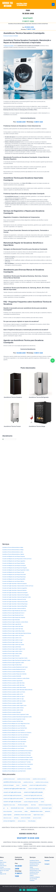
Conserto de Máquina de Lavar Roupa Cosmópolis (14, 565)
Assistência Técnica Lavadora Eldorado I (11, 712)
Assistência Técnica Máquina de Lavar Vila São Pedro (14, 728)
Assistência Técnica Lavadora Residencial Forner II (14, 669)
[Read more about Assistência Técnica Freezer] (15, 412)
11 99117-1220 (28, 21)
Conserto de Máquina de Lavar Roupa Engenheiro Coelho (15, 570)
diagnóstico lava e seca (9, 804)
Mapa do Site (3, 873)
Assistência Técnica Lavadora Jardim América (13, 707)
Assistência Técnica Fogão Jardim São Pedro (12, 626)
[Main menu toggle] (53, 4)
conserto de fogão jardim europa (12, 792)
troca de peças (32, 821)
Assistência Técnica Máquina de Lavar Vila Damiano (14, 741)
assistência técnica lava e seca (12, 782)
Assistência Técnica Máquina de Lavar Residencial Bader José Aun (17, 759)
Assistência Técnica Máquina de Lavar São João (13, 743)
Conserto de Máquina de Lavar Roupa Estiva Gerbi (14, 574)
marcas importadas (7, 811)
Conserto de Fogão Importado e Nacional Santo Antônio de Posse (17, 585)
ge (4, 808)
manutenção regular (47, 808)
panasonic (47, 811)
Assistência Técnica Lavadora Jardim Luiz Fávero (13, 692)
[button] (53, 360)
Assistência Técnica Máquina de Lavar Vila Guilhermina (15, 737)
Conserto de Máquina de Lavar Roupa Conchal (13, 572)
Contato (2, 867)
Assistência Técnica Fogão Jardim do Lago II (12, 640)
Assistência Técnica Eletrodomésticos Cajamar (13, 554)
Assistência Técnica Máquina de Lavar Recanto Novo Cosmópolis (17, 764)
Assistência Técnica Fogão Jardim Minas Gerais (13, 631)
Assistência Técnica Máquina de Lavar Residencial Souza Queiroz (17, 750)
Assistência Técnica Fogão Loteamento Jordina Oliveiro (15, 622)
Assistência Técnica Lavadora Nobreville (11, 676)
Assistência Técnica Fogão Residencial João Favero (14, 610)
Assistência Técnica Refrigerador (39, 397)
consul (42, 801)
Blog (1, 872)
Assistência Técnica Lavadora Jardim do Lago (13, 698)
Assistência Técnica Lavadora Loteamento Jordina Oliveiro (15, 678)
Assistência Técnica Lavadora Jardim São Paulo (13, 685)
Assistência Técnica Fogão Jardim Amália (12, 653)
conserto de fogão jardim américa (37, 785)
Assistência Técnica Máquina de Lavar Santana (13, 748)
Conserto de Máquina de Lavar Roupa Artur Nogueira (14, 567)
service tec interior (37, 817)
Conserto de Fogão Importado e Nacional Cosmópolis (15, 592)
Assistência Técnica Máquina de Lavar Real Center (14, 771)
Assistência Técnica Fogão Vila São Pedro (12, 664)
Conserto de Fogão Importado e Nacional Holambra (14, 590)
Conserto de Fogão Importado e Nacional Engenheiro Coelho (16, 597)
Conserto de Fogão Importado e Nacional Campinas (14, 583)
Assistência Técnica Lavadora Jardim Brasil (12, 703)
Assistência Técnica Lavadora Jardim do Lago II (13, 696)
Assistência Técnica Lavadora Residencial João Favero (15, 667)
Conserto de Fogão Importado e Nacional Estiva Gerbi (14, 601)
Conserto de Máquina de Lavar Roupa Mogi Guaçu (14, 576)
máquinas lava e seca (36, 811)
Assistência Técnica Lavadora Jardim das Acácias (13, 701)
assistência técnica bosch (9, 778)
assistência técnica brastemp (23, 778)
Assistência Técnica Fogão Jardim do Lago (12, 642)
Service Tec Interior (4, 870)
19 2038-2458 (28, 14)
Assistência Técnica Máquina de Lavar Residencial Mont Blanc (16, 753)
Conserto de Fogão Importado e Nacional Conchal (14, 599)
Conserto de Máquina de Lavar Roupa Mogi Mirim (13, 579)
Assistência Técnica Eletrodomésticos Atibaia (12, 549)
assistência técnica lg (28, 782)
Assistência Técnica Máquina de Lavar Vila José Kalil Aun (15, 734)
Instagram (47, 864)
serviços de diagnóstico (9, 821)
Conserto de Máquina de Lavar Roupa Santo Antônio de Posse (16, 558)
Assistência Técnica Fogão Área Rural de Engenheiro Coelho (16, 660)
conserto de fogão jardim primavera (12, 795)
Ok (20, 889)
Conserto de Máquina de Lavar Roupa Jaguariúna (13, 561)
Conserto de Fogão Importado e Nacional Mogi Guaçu (14, 604)
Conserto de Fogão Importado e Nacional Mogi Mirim (14, 606)
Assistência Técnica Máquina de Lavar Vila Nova (13, 730)
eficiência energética (23, 804)
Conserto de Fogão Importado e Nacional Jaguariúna (14, 588)
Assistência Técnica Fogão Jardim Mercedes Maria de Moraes (16, 633)
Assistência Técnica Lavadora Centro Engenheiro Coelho (15, 714)
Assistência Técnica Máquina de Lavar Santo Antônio (14, 746)
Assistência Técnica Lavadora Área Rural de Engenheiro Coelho (17, 716)
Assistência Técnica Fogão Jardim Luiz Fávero (13, 635)
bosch (17, 785)
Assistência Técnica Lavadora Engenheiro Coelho (13, 719)
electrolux (33, 804)
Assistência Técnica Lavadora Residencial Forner (13, 671)
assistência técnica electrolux (39, 778)
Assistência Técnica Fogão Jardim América (12, 651)
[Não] (54, 888)
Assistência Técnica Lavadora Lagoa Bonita (12, 680)
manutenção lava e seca (17, 808)
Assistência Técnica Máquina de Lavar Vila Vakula (13, 725)
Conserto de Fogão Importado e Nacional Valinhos (14, 608)
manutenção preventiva (32, 808)
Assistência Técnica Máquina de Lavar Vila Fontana (14, 739)
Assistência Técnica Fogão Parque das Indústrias (13, 617)
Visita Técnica (3, 865)
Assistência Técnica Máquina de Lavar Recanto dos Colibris (16, 766)
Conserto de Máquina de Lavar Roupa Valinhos (13, 581)
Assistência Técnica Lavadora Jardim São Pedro (13, 683)
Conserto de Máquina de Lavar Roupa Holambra (13, 563)
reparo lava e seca (38, 814)
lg (7, 808)
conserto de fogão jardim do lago (36, 788)
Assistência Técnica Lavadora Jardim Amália (12, 710)
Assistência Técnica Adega (37, 426)
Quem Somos (3, 862)
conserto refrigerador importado (31, 801)
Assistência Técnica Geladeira (13, 397)
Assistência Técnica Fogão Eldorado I (11, 655)
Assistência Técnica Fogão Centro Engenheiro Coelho (14, 658)
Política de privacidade (5, 869)
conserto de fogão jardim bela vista (14, 788)
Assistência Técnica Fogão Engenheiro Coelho (13, 662)
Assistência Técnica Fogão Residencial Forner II (13, 613)
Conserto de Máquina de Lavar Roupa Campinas (13, 556)
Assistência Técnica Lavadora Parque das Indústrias (14, 674)
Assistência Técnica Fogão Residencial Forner (12, 615)
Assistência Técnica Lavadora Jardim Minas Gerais (14, 687)
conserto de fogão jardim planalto (33, 792)
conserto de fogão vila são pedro (12, 801)
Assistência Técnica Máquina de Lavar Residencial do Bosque (16, 755)
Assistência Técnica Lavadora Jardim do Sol (12, 694)
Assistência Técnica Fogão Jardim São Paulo (12, 628)
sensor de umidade (25, 817)
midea (26, 811)
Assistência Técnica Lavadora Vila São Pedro (12, 721)
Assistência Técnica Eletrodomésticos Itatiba (12, 547)
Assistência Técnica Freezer (12, 426)
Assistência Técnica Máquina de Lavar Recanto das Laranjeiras (16, 768)
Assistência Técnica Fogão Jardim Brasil (11, 646)
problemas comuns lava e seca (22, 814)
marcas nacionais (18, 811)
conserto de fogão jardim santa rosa (33, 795)
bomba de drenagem (8, 785)
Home (1, 860)
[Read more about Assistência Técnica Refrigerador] (40, 383)
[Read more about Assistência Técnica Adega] (40, 412)
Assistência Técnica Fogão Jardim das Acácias (13, 644)
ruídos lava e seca (7, 817)
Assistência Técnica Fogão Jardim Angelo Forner (13, 649)
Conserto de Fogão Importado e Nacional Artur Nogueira (15, 595)
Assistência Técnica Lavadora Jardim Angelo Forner (14, 705)
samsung (16, 817)
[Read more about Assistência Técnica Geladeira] (15, 383)
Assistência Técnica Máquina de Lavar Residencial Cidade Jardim (17, 757)
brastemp (24, 785)
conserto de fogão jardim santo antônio (13, 798)
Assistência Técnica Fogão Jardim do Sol (11, 637)
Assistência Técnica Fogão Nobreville (11, 619)
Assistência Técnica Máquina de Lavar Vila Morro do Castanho (16, 732)
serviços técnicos (22, 821)
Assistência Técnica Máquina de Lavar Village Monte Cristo (16, 723)
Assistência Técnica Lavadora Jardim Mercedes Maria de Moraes (17, 689)
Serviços (2, 864)
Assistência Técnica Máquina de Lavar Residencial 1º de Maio (16, 762)
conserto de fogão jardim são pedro (35, 798)
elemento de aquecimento (45, 804)
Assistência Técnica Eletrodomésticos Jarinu (12, 552)
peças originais (7, 814)
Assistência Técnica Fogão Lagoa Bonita (11, 624)
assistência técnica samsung (41, 782)
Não (24, 889)
